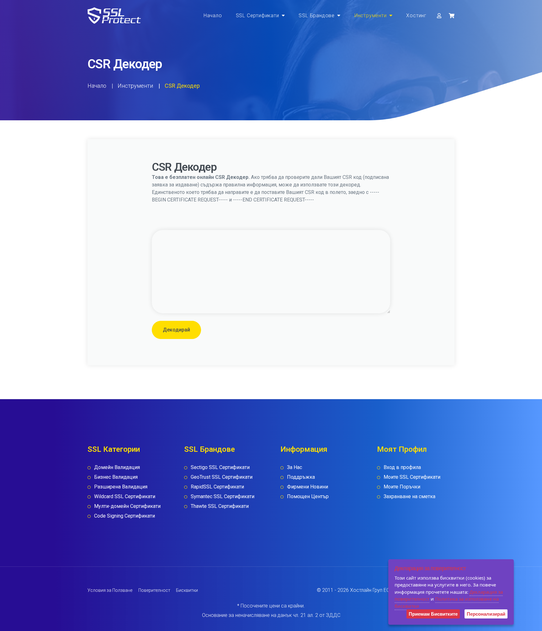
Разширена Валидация (120, 487)
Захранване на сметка (409, 496)
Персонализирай (486, 614)
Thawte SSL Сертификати (220, 506)
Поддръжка (301, 477)
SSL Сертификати (257, 15)
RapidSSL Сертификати (217, 487)
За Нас (294, 467)
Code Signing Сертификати (124, 516)
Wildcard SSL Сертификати (124, 496)
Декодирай (176, 330)
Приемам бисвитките (433, 614)
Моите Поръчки (402, 487)
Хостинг (416, 15)
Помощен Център (308, 496)
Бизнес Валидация (116, 477)
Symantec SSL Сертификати (222, 496)
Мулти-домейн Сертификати (127, 506)
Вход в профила (402, 467)
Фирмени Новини (307, 487)
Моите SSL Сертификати (412, 477)
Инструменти (370, 15)
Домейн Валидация (117, 467)
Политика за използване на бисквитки (447, 602)
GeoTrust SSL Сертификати (221, 477)
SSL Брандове (317, 15)
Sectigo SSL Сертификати (220, 467)
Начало (213, 15)
